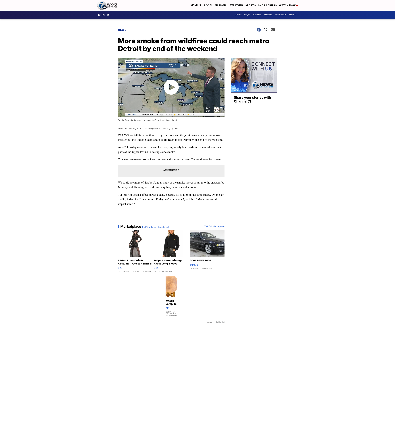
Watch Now (287, 5)
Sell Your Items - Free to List (155, 227)
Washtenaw (280, 14)
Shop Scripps (267, 5)
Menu (195, 5)
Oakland (257, 14)
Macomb (268, 14)
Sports (250, 5)
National (221, 5)
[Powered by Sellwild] (220, 322)
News (122, 29)
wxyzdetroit (100, 15)
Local (208, 5)
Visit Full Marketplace (214, 226)
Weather (236, 5)
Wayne (247, 14)
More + (292, 14)
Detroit (238, 14)
